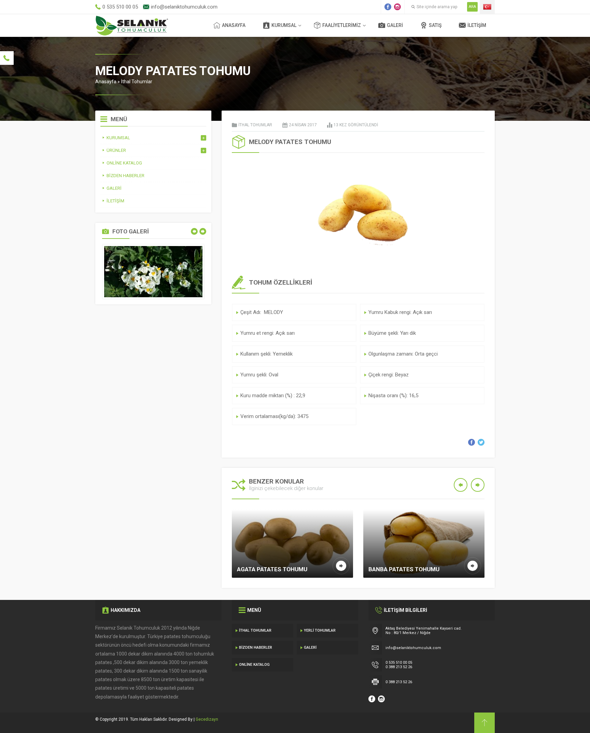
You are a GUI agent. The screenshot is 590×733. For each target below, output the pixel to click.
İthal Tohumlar (136, 81)
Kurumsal (283, 25)
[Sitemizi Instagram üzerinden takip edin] (397, 6)
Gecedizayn (207, 719)
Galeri (395, 25)
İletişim (476, 25)
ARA (472, 6)
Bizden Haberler (255, 647)
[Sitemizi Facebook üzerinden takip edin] (387, 6)
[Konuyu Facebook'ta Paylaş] (471, 442)
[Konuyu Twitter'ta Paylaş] (481, 442)
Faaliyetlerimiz (341, 25)
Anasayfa (233, 25)
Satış (435, 25)
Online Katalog (254, 664)
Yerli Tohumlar (320, 630)
